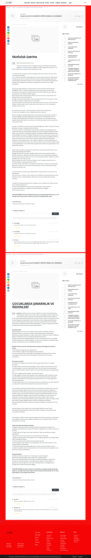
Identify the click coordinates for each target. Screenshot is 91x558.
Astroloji (75, 542)
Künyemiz (37, 542)
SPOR (48, 546)
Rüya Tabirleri (77, 540)
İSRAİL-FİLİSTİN (40, 3)
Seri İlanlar (62, 546)
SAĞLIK (48, 548)
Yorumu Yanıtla (17, 227)
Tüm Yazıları (79, 27)
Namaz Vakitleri (63, 538)
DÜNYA (47, 3)
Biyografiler (76, 538)
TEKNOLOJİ (49, 550)
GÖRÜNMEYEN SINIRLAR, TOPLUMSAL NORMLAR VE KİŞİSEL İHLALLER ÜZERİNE (73, 70)
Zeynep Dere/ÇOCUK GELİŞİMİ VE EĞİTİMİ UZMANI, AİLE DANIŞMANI (30, 7)
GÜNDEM (57, 3)
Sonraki (1, 521)
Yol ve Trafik (62, 537)
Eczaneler (62, 540)
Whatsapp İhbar (20, 545)
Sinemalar (62, 545)
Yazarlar (13, 7)
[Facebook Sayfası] (7, 538)
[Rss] (18, 538)
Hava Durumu (63, 535)
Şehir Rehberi (63, 548)
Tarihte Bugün (63, 543)
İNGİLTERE (27, 3)
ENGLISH (33, 3)
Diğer (70, 3)
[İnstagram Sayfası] (11, 538)
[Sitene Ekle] (23, 538)
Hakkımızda (8, 543)
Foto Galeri (37, 532)
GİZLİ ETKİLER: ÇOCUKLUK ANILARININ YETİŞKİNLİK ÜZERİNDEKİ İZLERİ (73, 79)
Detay (75, 556)
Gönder (55, 213)
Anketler (75, 537)
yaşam (23, 67)
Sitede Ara (76, 535)
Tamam (80, 556)
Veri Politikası (9, 546)
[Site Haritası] (21, 538)
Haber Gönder (20, 546)
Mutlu (13, 77)
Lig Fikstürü (62, 542)
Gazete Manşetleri (64, 550)
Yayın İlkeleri (8, 545)
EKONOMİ (63, 3)
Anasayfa (9, 7)
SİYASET (52, 3)
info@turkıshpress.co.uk (25, 18)
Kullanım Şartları (20, 543)
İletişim (36, 544)
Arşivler (36, 539)
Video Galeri (37, 535)
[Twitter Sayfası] (9, 538)
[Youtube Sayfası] (14, 538)
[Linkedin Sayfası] (16, 538)
